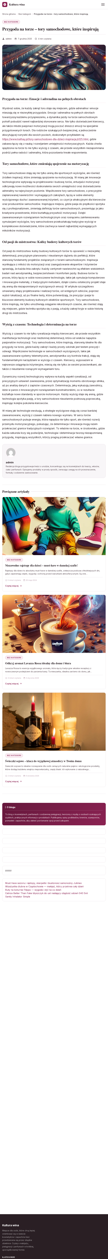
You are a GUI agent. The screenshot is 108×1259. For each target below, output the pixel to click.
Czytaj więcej (12, 586)
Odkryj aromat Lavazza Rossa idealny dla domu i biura (38, 663)
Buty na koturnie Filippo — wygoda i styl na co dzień (33, 889)
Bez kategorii (11, 22)
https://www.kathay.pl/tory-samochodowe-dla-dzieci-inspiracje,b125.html (45, 139)
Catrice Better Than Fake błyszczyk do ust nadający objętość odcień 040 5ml (46, 893)
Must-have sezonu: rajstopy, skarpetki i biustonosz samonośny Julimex (43, 883)
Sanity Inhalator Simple (17, 896)
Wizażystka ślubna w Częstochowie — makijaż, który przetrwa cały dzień (44, 886)
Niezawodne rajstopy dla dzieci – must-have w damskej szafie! (41, 565)
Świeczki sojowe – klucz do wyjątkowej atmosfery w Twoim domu (43, 761)
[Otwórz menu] (103, 4)
